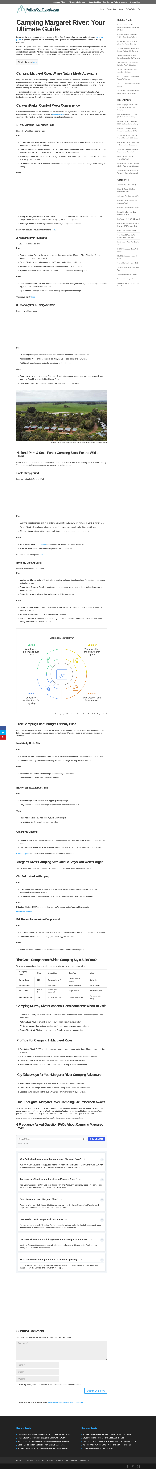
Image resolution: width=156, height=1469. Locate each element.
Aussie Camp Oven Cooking (126, 184)
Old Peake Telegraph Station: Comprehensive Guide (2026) (42, 1445)
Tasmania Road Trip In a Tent (127, 274)
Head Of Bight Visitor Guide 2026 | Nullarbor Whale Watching (42, 1438)
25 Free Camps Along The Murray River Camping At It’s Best (107, 1434)
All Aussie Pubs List (77, 2)
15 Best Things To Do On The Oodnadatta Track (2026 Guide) (43, 1448)
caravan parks (58, 114)
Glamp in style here (24, 911)
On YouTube (130, 9)
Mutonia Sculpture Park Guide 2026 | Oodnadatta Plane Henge (43, 1441)
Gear (121, 9)
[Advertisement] (62, 194)
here (53, 230)
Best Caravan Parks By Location (115, 2)
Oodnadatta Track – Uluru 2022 (127, 263)
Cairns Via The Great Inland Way (128, 196)
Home (102, 9)
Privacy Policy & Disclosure (66, 1460)
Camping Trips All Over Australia (128, 207)
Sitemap (50, 1460)
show (35, 62)
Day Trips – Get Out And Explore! (128, 219)
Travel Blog (111, 9)
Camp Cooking (95, 2)
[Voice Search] (83, 1139)
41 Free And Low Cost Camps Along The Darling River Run (107, 1445)
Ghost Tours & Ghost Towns (126, 230)
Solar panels (41, 544)
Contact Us (84, 1460)
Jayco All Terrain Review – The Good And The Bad (103, 1438)
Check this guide (23, 854)
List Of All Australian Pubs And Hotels (98, 1448)
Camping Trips (59, 2)
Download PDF (97, 1139)
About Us (40, 1460)
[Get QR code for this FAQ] (84, 1159)
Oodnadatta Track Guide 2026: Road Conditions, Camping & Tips (109, 1441)
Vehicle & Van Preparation (126, 279)
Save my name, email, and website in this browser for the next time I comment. (50, 1385)
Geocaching (135, 2)
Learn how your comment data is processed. (66, 1402)
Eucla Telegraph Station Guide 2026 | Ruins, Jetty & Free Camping (127, 107)
